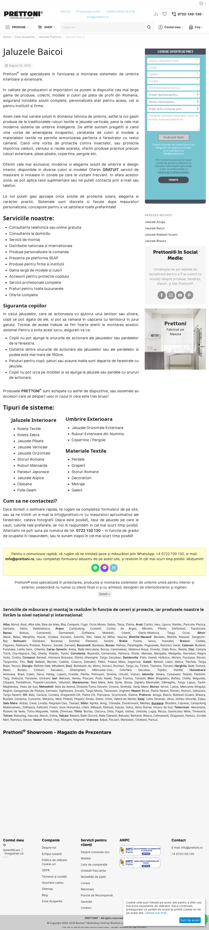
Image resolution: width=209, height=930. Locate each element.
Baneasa (98, 645)
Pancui (152, 719)
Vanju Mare (140, 686)
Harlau (76, 678)
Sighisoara (66, 690)
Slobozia (17, 678)
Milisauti (96, 707)
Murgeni (66, 719)
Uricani (123, 674)
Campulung (76, 628)
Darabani (38, 641)
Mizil (58, 699)
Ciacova (99, 711)
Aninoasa (9, 674)
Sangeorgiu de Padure (29, 690)
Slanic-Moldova (148, 632)
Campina (20, 699)
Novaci (107, 665)
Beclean (159, 636)
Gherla (42, 653)
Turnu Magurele (37, 711)
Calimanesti (161, 715)
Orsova (114, 686)
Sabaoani (199, 690)
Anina (72, 649)
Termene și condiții (54, 876)
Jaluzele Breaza (155, 241)
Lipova (166, 624)
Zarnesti (69, 645)
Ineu (157, 624)
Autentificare (11, 850)
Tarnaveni (110, 690)
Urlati (108, 699)
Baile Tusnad (196, 665)
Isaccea (33, 715)
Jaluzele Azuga (155, 222)
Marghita (28, 636)
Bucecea (56, 641)
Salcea (119, 707)
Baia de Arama (65, 686)
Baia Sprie (115, 682)
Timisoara (198, 711)
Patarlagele (134, 645)
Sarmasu (51, 690)
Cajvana (183, 703)
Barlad (47, 719)
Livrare (85, 883)
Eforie (135, 653)
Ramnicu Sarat (170, 645)
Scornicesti (119, 694)
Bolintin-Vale (42, 665)
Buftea (175, 678)
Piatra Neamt (159, 690)
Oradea (53, 636)
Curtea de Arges (121, 628)
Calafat (64, 661)
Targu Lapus (186, 682)
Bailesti (40, 661)
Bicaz (145, 690)
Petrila (85, 674)
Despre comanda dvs (95, 852)
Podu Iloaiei (103, 678)
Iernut (164, 686)
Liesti (168, 661)
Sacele (57, 645)
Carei (32, 703)
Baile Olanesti (108, 715)
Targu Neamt (12, 694)
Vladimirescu (41, 628)
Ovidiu (16, 657)
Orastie (73, 674)
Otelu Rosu (169, 649)
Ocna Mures (97, 624)
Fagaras (8, 645)
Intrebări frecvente (93, 870)
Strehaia (125, 686)
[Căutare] (149, 27)
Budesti (200, 645)
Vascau (122, 636)
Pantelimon (23, 682)
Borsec (22, 670)
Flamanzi (91, 641)
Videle (54, 711)
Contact (86, 907)
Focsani (114, 719)
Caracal (41, 694)
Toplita (161, 670)
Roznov (186, 690)
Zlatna (130, 624)
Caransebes (119, 649)
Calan (30, 674)
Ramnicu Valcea (20, 719)
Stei (88, 636)
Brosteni (170, 703)
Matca (179, 661)
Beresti (158, 661)
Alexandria (198, 707)
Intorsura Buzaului (60, 657)
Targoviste (10, 661)
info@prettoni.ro (97, 17)
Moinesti (107, 632)
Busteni (8, 699)
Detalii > (104, 594)
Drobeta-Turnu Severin (92, 686)
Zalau (201, 699)
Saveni (108, 641)
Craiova (76, 661)
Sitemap (47, 888)
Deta (110, 711)
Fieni (143, 657)
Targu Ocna (178, 632)
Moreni (176, 657)
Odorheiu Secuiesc (135, 670)
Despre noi (49, 847)
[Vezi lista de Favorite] (164, 14)
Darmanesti (66, 632)
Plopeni (79, 699)
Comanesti (44, 632)
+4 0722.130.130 (182, 854)
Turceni (168, 665)
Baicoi (167, 694)
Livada (42, 703)
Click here (66, 927)
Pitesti (162, 628)
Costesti (95, 628)
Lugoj (152, 711)
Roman (174, 690)
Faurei (137, 641)
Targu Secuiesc (110, 657)
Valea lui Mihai (104, 636)
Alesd (6, 636)
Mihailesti (58, 665)
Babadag (20, 715)
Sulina (53, 715)
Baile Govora (89, 715)
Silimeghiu (168, 682)
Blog (45, 895)
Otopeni (8, 682)
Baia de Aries (50, 624)
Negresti (79, 719)
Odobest (141, 719)
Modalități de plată (93, 876)
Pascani (88, 678)
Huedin (53, 653)
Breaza (200, 694)
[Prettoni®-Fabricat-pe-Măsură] (23, 14)
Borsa (128, 682)
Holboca (164, 657)
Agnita (94, 703)
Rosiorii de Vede (14, 711)
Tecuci (15, 665)
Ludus (174, 686)
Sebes (111, 624)
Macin (44, 715)
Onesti (126, 632)
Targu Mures (94, 690)
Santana (8, 628)
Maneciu (48, 699)
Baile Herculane (88, 649)
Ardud (23, 703)
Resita (182, 649)
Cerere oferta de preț (121, 11)
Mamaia (146, 653)
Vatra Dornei (143, 707)
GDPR (46, 870)
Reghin (7, 690)
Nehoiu (121, 645)
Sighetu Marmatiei (146, 682)
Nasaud (184, 636)
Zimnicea (66, 711)
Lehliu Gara (24, 649)
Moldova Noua (138, 649)
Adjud (103, 719)
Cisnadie (114, 703)
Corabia (53, 694)
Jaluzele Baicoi (155, 228)
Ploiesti (67, 699)
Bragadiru (162, 678)
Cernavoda (108, 653)
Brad (21, 674)
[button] (105, 594)
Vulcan (135, 674)
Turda (64, 653)
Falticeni (42, 707)
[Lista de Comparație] (155, 14)
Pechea (191, 661)
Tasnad (74, 703)
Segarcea (134, 661)
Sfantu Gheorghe (86, 657)
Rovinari (118, 665)
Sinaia (90, 699)
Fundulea (9, 649)
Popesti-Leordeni (44, 682)
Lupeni (61, 674)
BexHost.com (118, 922)
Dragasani (177, 715)
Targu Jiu (132, 665)
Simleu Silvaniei (186, 699)
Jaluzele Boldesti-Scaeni (161, 234)
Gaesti (152, 657)
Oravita (155, 649)
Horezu (190, 715)
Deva (40, 674)
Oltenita (39, 649)
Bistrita (171, 636)
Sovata (79, 690)
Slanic (99, 699)
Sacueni (65, 636)
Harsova (123, 653)
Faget (119, 711)
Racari (201, 657)
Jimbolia (141, 711)
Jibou (170, 699)
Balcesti (124, 715)
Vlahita (177, 670)
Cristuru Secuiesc (48, 670)
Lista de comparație (94, 864)
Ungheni (124, 690)
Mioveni (147, 628)
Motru (97, 665)
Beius (16, 636)
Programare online (88, 11)
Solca (129, 707)
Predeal (35, 645)
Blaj (63, 624)
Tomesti (140, 678)
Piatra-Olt (88, 694)
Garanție (86, 901)
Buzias (88, 711)
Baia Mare (98, 682)
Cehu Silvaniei (155, 699)
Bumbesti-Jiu (82, 665)
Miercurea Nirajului (192, 686)
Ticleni (144, 665)
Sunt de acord (189, 920)
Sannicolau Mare (179, 711)
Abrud (15, 624)
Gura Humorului (69, 707)
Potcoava (103, 694)
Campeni (73, 624)
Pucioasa (189, 657)
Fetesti (187, 674)
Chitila (186, 678)
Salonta (79, 636)
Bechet (52, 661)
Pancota (189, 624)
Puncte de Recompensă (97, 895)
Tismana (155, 665)
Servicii (65, 11)
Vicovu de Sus (163, 707)
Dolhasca (29, 707)
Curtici (148, 624)
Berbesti (136, 715)
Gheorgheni (77, 670)
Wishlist (86, 858)
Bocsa (105, 649)
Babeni (74, 715)
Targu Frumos (123, 678)
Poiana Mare (116, 661)
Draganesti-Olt (70, 694)
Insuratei (167, 641)
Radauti (108, 707)
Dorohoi (74, 641)
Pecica (200, 624)
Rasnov (46, 645)
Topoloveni (198, 628)
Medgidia (174, 653)
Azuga (157, 694)
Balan (6, 670)
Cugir (84, 624)
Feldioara (22, 645)
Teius (120, 624)
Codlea (200, 641)
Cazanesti (173, 674)
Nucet (41, 636)
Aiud (24, 624)
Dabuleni (90, 661)
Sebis (23, 628)
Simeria (111, 674)
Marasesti (127, 719)
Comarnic (34, 699)
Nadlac (177, 624)
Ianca (152, 641)
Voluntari (64, 682)
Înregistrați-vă (14, 853)
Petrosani (97, 674)
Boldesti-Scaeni (183, 694)
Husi (56, 719)
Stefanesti (178, 628)
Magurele (199, 678)
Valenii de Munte (125, 699)
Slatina (132, 694)
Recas (162, 711)
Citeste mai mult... (156, 912)
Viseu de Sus (28, 686)
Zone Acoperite (52, 901)
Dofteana (88, 632)
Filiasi (101, 661)
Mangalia (160, 653)
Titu (22, 661)
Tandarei (31, 678)
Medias (145, 703)
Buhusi (24, 632)
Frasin (53, 707)
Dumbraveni (130, 703)
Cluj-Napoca (20, 653)
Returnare (87, 889)
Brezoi (147, 715)
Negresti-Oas (58, 703)
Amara (160, 674)
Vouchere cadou (52, 882)
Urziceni (44, 678)
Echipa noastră (52, 854)
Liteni (85, 707)
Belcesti (64, 678)
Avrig (103, 703)
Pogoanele (152, 645)
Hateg (50, 674)
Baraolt (41, 657)
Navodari (189, 653)
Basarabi (93, 653)
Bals (31, 694)
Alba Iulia (34, 624)
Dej (33, 653)
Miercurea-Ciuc (102, 670)
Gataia (129, 711)
